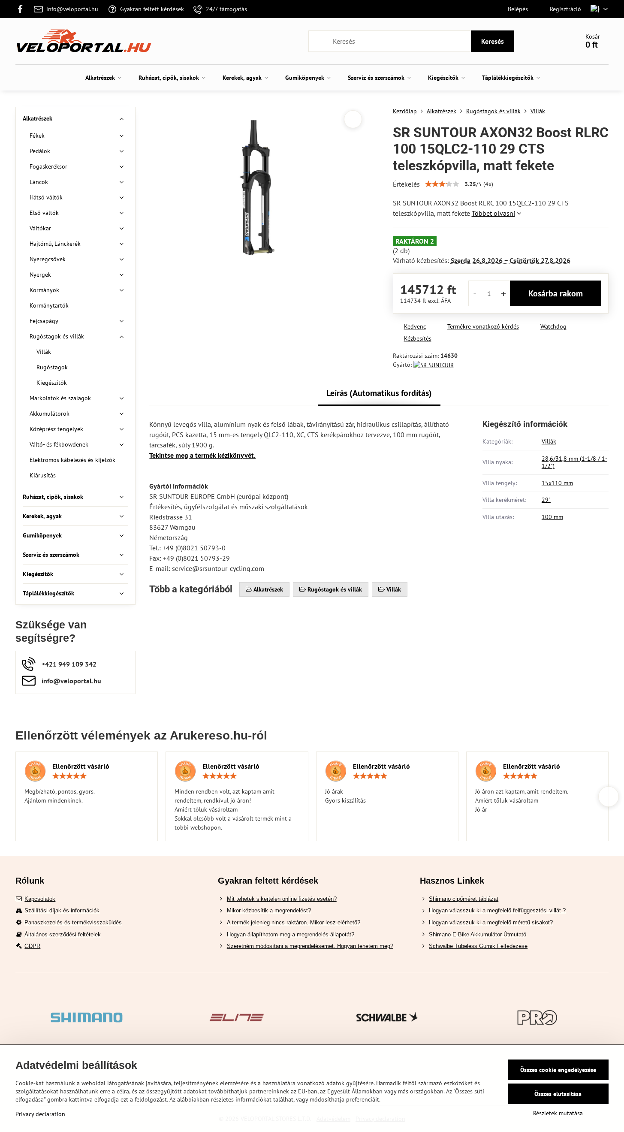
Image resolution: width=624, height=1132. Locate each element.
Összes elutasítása (558, 1094)
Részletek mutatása (558, 1113)
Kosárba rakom (555, 293)
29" (546, 500)
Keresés (492, 41)
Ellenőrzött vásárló (80, 766)
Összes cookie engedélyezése (558, 1070)
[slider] (442, 184)
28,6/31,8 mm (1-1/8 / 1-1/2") (574, 462)
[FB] (22, 9)
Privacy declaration (40, 1114)
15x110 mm (557, 483)
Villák (549, 441)
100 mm (552, 517)
